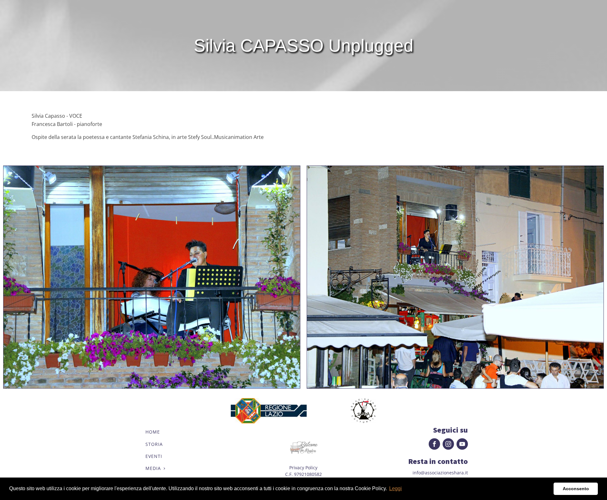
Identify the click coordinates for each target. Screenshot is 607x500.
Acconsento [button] (576, 488)
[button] (547, 488)
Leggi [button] (395, 488)
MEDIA (153, 468)
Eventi (153, 456)
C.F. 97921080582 (303, 474)
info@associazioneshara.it (440, 473)
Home (152, 432)
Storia (154, 444)
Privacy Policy (303, 468)
